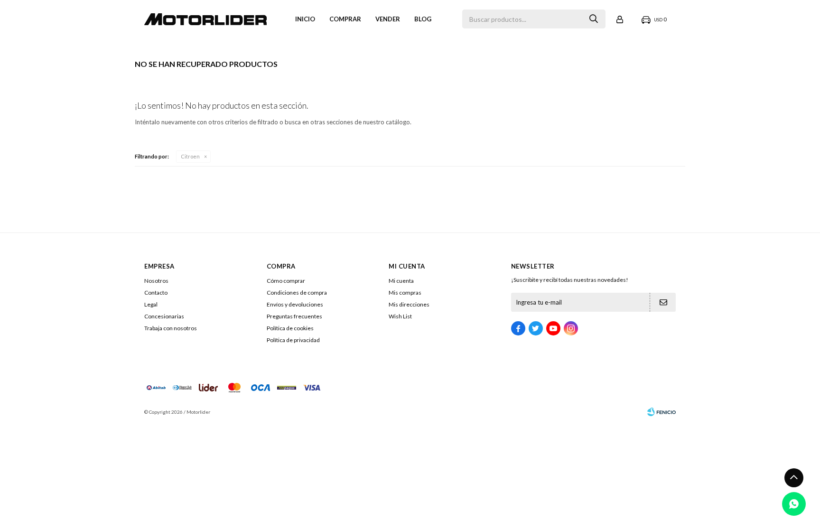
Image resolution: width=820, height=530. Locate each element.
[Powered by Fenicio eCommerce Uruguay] (661, 412)
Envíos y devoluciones (295, 304)
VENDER (387, 19)
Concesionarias (164, 316)
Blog (422, 19)
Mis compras (405, 292)
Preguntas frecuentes (294, 316)
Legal (151, 304)
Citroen (190, 156)
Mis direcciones (409, 304)
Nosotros (156, 280)
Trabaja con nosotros (170, 328)
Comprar (345, 19)
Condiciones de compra (297, 292)
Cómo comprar (286, 280)
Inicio (305, 19)
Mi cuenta (401, 280)
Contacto (156, 292)
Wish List (400, 316)
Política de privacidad (293, 340)
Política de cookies (290, 328)
